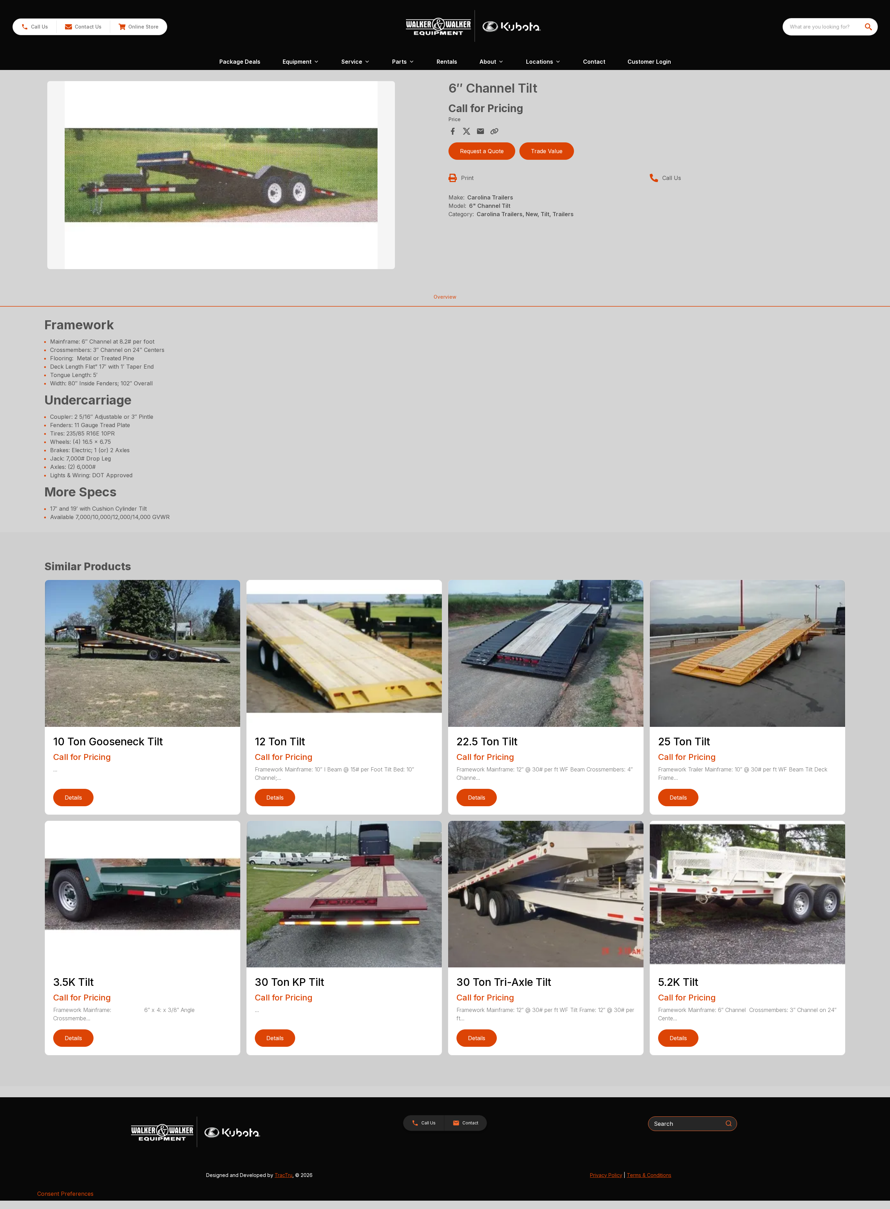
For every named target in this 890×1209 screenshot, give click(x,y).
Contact (594, 61)
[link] (138, 27)
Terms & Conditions (649, 1175)
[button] (34, 27)
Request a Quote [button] (482, 151)
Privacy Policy (606, 1175)
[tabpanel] (244, 176)
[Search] (728, 1123)
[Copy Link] (494, 131)
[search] (869, 27)
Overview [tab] (445, 297)
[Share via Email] (480, 131)
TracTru (283, 1175)
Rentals (447, 61)
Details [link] (73, 797)
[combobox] (830, 26)
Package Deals (239, 61)
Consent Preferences (65, 1193)
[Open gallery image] (221, 175)
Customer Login (649, 61)
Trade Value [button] (547, 151)
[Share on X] (466, 131)
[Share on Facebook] (452, 131)
